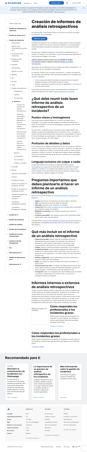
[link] (76, 2)
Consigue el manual (38, 346)
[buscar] (66, 3)
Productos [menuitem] (27, 3)
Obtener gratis (55, 3)
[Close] (83, 8)
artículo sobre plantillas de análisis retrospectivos (59, 220)
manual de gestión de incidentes (64, 91)
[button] (36, 3)
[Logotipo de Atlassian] (13, 3)
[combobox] (74, 447)
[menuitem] (36, 3)
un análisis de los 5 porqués (61, 207)
